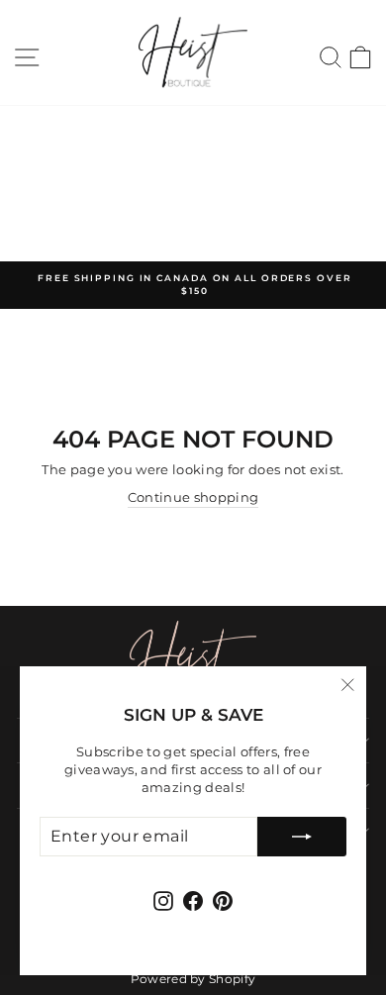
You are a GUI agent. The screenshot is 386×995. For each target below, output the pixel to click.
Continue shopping (193, 497)
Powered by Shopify (193, 978)
